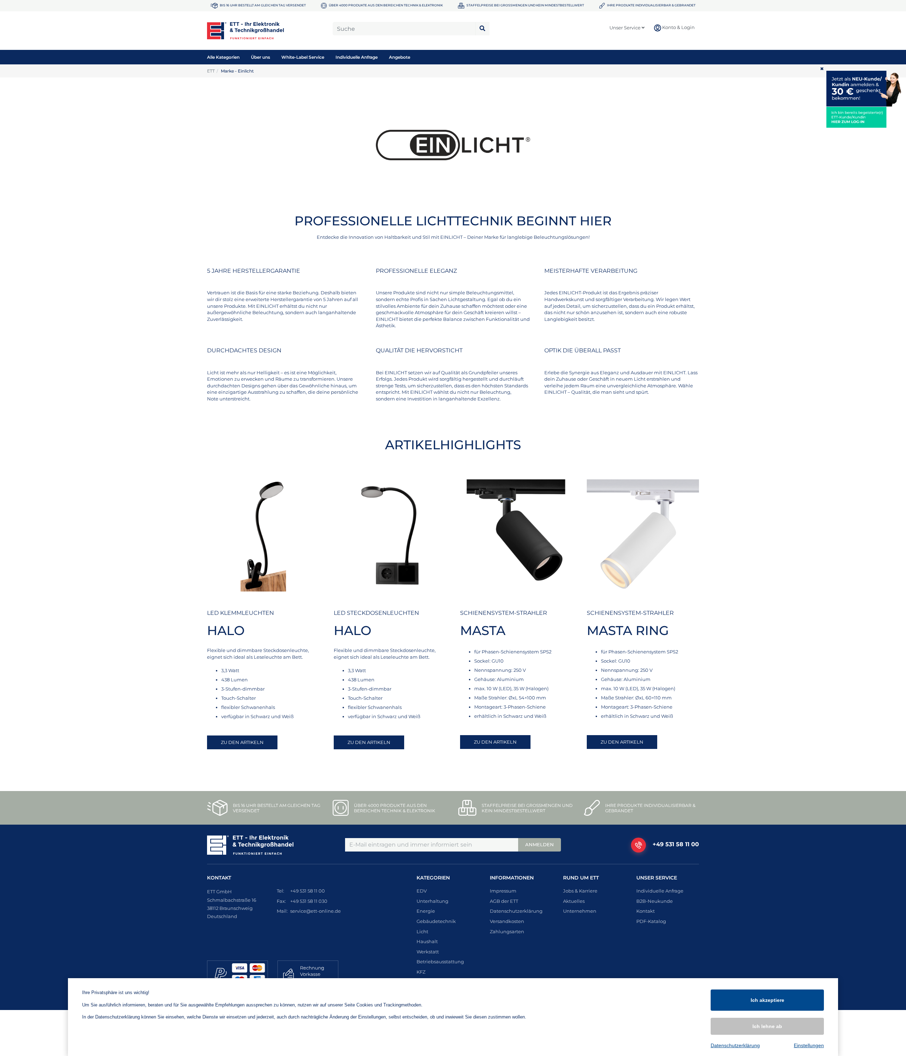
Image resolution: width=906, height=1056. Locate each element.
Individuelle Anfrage (357, 57)
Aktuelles (574, 901)
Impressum (503, 891)
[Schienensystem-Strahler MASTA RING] (643, 535)
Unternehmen (579, 911)
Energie (426, 911)
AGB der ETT (504, 901)
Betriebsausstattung (440, 961)
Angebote (399, 57)
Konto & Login (678, 27)
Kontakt (645, 911)
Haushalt (427, 941)
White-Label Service (302, 57)
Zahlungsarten (507, 931)
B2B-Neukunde (654, 901)
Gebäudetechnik (436, 921)
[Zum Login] (866, 117)
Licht (422, 931)
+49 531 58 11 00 (676, 844)
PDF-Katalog (651, 921)
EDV (422, 891)
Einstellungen (809, 1045)
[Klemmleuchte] (263, 535)
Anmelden (539, 844)
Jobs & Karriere (580, 891)
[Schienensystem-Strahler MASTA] (516, 535)
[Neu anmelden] (866, 88)
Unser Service (625, 27)
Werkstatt (428, 951)
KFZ (421, 972)
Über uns (260, 57)
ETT (211, 71)
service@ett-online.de (315, 911)
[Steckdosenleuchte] (390, 535)
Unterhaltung (432, 901)
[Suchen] (482, 28)
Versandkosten (507, 921)
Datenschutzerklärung (516, 911)
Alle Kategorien (223, 57)
